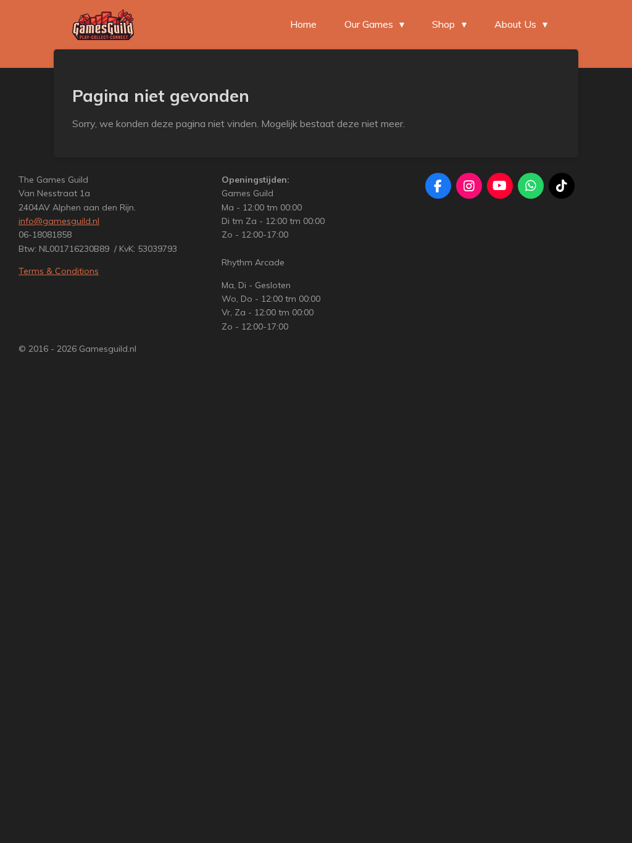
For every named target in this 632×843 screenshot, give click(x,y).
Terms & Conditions (59, 270)
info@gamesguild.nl (59, 220)
